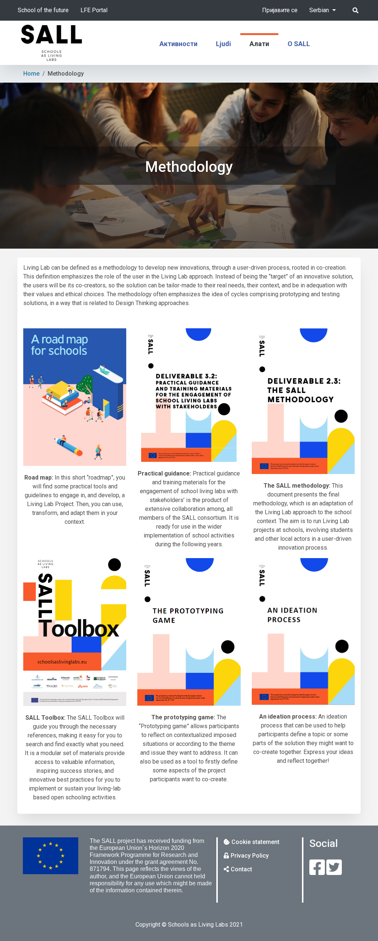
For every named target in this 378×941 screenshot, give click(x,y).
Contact (241, 869)
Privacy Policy (250, 855)
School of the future (43, 10)
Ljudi (223, 44)
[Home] (51, 43)
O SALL (299, 44)
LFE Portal (93, 10)
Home (31, 73)
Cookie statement (255, 841)
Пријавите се (280, 10)
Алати (259, 44)
